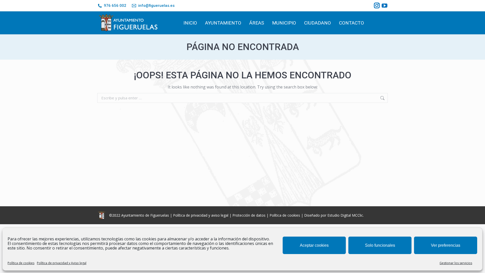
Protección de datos (248, 215)
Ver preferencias (445, 245)
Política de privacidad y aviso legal (200, 215)
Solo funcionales (380, 245)
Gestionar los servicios (456, 263)
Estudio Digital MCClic (345, 215)
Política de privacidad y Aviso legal (61, 263)
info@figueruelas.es (156, 5)
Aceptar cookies (314, 245)
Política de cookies (21, 263)
